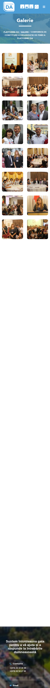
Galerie (25, 32)
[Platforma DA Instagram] (31, 6)
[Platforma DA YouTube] (27, 6)
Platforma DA (11, 32)
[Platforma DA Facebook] (22, 6)
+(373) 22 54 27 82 (18, 671)
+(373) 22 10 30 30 (18, 668)
